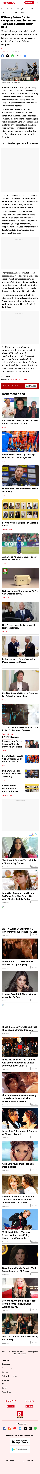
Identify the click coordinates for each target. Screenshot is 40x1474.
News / (3, 9)
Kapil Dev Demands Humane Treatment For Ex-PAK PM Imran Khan (20, 695)
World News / (11, 9)
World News (5, 52)
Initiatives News (7, 529)
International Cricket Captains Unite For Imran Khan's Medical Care (20, 422)
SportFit (4, 461)
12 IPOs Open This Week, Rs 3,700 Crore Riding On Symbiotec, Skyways (20, 729)
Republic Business (7, 734)
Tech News (5, 597)
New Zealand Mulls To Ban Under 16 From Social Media (18, 626)
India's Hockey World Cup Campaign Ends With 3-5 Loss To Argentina (18, 456)
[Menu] (36, 2)
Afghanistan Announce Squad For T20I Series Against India (19, 558)
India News (5, 666)
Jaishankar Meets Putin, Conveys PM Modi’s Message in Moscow (18, 660)
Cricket (4, 427)
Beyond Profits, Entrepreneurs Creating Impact (20, 524)
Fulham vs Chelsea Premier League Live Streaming (20, 490)
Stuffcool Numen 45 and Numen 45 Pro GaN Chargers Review (20, 592)
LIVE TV (30, 2)
